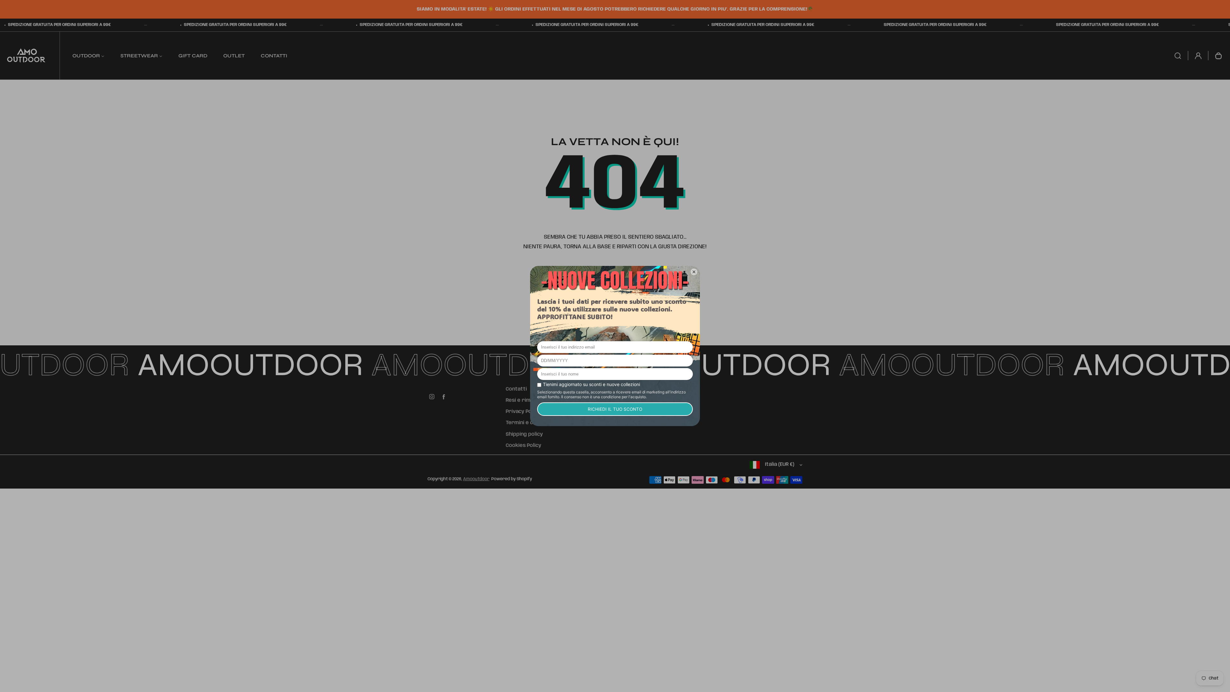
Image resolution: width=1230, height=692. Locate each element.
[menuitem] (88, 55)
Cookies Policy (523, 445)
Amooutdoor (476, 479)
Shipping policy (524, 434)
